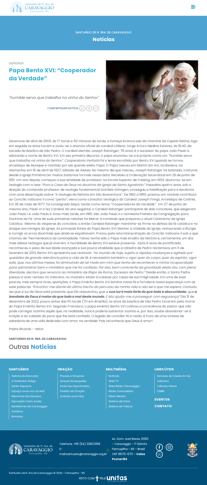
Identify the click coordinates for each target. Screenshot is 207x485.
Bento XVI (50, 155)
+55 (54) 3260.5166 (87, 444)
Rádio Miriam (117, 396)
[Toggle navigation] (193, 7)
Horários (17, 411)
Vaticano (163, 381)
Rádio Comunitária (121, 391)
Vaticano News (167, 386)
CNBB (160, 391)
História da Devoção (25, 376)
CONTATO (163, 406)
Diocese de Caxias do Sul (173, 376)
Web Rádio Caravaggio (124, 386)
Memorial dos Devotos (26, 396)
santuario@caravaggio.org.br (86, 454)
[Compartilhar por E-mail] (95, 108)
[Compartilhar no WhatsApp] (81, 108)
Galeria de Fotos (119, 401)
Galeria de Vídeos (121, 406)
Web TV (114, 381)
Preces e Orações (72, 376)
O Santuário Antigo (24, 381)
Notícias (114, 376)
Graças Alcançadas (73, 381)
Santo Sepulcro (22, 386)
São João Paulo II (106, 214)
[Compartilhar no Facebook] (88, 108)
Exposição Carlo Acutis (26, 401)
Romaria (17, 416)
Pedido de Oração (72, 391)
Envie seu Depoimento (75, 386)
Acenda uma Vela (72, 396)
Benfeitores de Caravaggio (30, 406)
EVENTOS (162, 399)
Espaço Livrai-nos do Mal (28, 391)
